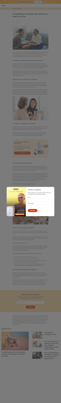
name (29, 197)
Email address (31, 203)
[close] (53, 189)
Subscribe (32, 210)
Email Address (31, 189)
